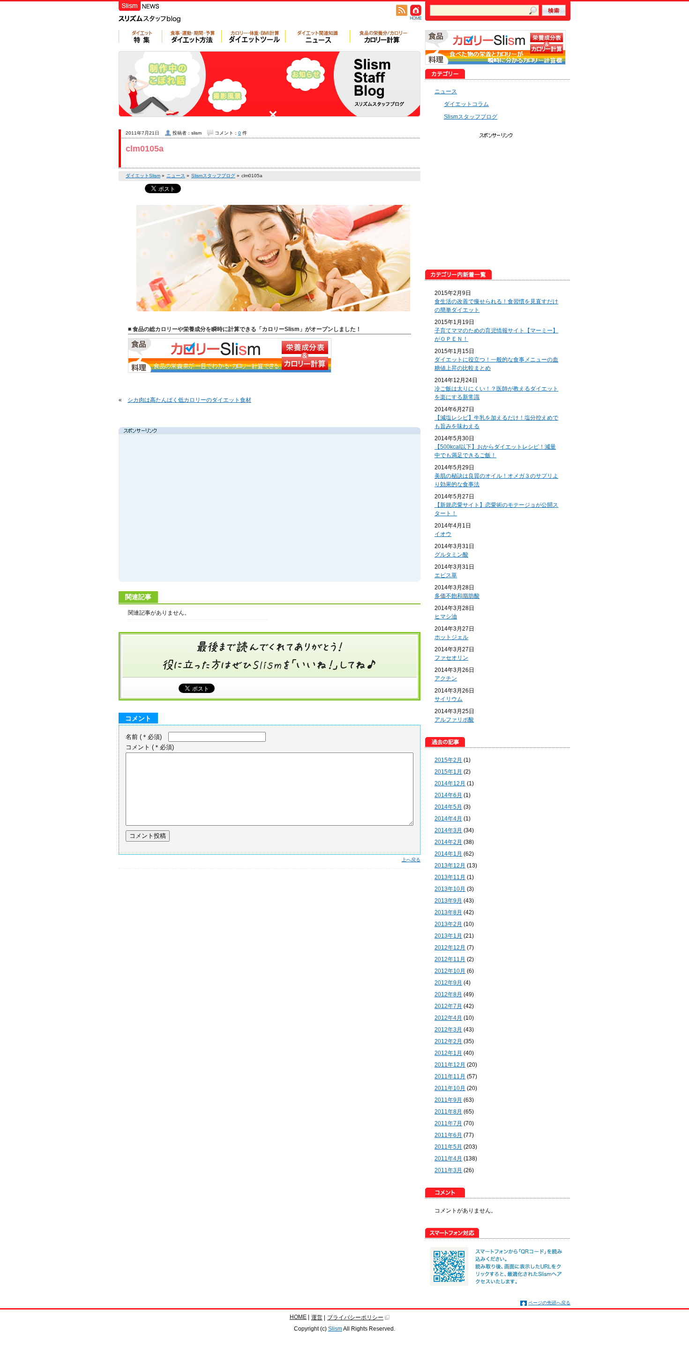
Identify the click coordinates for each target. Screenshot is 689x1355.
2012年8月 (448, 994)
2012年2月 (448, 1041)
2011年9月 (448, 1100)
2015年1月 (448, 771)
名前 (144, 736)
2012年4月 (448, 1018)
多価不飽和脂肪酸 (456, 596)
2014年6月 (448, 795)
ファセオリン (451, 658)
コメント (150, 747)
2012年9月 (448, 982)
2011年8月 (448, 1111)
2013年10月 (449, 889)
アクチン (445, 678)
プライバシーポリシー (355, 1317)
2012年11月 (449, 959)
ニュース (445, 91)
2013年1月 (448, 936)
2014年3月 (448, 830)
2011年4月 (448, 1158)
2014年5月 (448, 807)
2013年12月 (449, 865)
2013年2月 (448, 924)
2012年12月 (449, 947)
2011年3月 (448, 1170)
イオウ (442, 534)
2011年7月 (448, 1123)
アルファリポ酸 (454, 719)
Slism (335, 1328)
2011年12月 (449, 1064)
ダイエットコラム (466, 104)
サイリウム (448, 699)
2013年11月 (449, 877)
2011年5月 (448, 1147)
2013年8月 (448, 912)
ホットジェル (451, 637)
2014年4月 (448, 818)
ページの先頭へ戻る (549, 1302)
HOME (298, 1317)
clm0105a (145, 148)
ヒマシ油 (445, 616)
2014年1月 (448, 854)
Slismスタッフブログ (470, 116)
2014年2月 (448, 842)
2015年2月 (448, 760)
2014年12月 (449, 783)
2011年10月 (449, 1088)
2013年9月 (448, 900)
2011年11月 (449, 1076)
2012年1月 (448, 1053)
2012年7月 (448, 1006)
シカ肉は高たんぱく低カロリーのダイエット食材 (189, 400)
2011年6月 (448, 1135)
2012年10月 (449, 971)
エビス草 (445, 575)
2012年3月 (448, 1029)
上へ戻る (411, 859)
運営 (316, 1317)
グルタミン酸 (451, 554)
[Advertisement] (209, 509)
